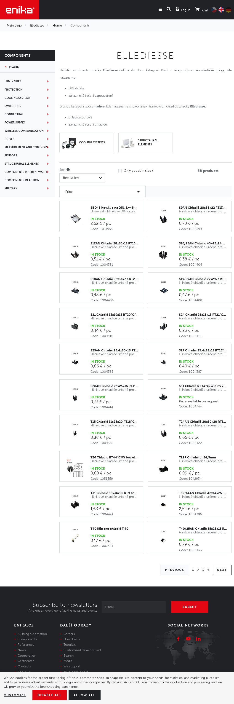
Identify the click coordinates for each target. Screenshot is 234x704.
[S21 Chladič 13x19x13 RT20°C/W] (77, 326)
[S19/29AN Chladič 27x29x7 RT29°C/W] (166, 290)
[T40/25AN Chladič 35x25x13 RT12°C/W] (166, 540)
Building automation (32, 634)
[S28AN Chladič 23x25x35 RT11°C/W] (77, 397)
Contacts (24, 666)
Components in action (22, 180)
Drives (9, 139)
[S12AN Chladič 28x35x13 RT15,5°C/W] (77, 254)
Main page (14, 25)
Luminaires (13, 81)
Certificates (26, 661)
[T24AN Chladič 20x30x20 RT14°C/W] (166, 433)
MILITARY (11, 188)
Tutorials (70, 645)
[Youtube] (188, 639)
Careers (69, 634)
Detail (219, 395)
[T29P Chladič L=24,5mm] (166, 468)
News (22, 650)
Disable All (49, 695)
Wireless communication (24, 130)
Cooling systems (17, 97)
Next (222, 570)
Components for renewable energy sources (30, 172)
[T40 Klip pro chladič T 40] (77, 538)
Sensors (11, 155)
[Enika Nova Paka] (19, 9)
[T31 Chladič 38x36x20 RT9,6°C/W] (77, 504)
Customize (15, 695)
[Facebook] (178, 639)
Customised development (82, 650)
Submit (190, 607)
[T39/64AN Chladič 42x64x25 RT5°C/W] (166, 504)
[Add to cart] (137, 216)
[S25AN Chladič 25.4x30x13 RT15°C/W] (77, 361)
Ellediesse (37, 25)
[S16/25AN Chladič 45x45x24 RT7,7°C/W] (166, 254)
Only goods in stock (138, 171)
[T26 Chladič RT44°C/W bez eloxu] (77, 468)
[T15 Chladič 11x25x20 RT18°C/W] (77, 433)
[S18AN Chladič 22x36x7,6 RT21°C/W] (77, 290)
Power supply (15, 122)
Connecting (14, 114)
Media (68, 661)
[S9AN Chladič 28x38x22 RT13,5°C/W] (166, 219)
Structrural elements (22, 163)
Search (69, 656)
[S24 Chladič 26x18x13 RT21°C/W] (166, 326)
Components (17, 55)
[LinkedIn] (198, 639)
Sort (62, 170)
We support (72, 666)
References (26, 645)
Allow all (85, 695)
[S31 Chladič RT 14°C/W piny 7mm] (166, 396)
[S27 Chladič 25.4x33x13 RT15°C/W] (166, 361)
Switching (13, 106)
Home (57, 25)
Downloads (72, 639)
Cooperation (27, 656)
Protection (13, 89)
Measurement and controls (26, 147)
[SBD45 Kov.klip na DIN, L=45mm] (77, 219)
